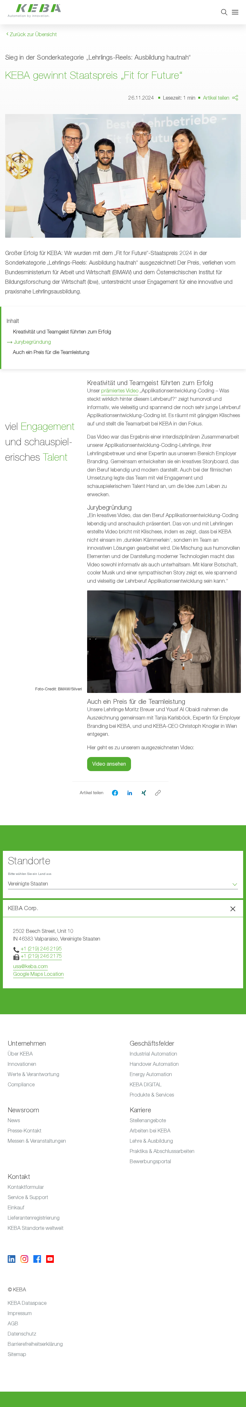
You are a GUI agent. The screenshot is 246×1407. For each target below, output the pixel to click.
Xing (224, 141)
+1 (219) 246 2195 (41, 948)
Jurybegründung (32, 342)
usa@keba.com (30, 966)
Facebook (231, 116)
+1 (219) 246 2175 (41, 956)
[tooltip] (158, 793)
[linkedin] (130, 792)
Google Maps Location (38, 974)
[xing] (144, 792)
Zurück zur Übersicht (32, 34)
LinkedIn (228, 128)
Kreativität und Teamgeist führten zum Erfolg (62, 331)
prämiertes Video (119, 390)
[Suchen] (224, 12)
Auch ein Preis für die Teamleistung (51, 352)
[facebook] (115, 793)
